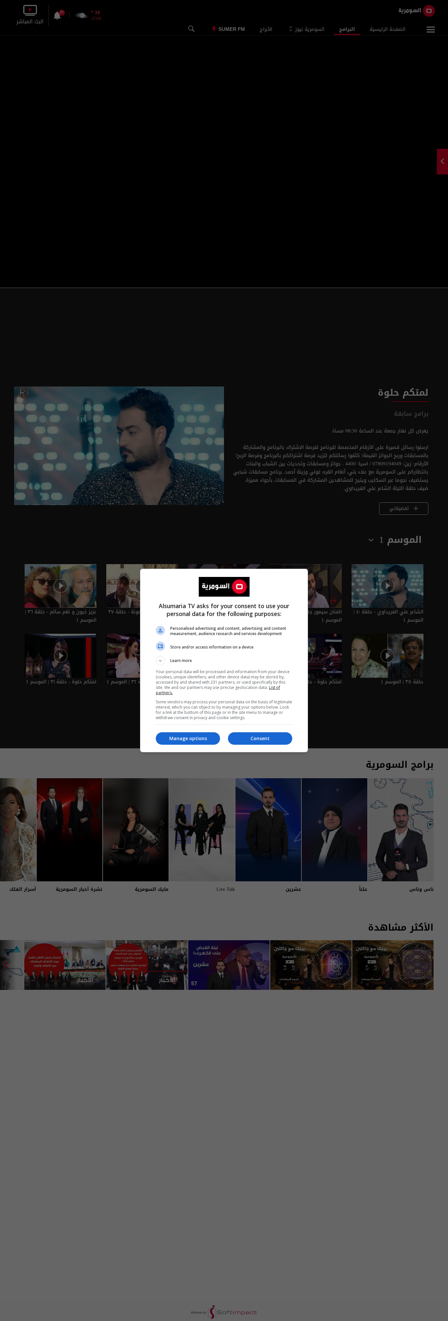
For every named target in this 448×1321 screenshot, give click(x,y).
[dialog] (224, 660)
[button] (224, 660)
